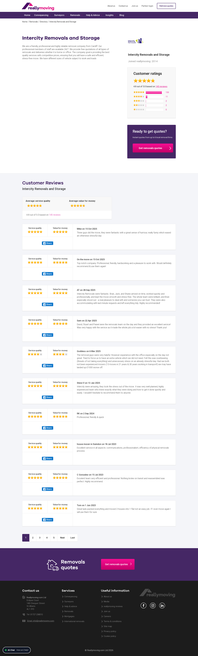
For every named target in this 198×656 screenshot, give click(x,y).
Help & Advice (93, 15)
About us (111, 6)
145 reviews (161, 86)
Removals (33, 22)
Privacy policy (110, 631)
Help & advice (70, 606)
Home (24, 22)
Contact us (123, 6)
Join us (134, 6)
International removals (74, 621)
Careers (107, 616)
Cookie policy (110, 636)
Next (62, 537)
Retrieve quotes (166, 6)
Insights (110, 15)
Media (106, 601)
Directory (44, 22)
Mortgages (69, 616)
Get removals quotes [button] (150, 148)
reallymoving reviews (113, 606)
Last (72, 537)
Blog (121, 15)
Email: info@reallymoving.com (40, 621)
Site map (108, 626)
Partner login (147, 6)
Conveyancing (70, 596)
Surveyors (69, 601)
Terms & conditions (112, 621)
